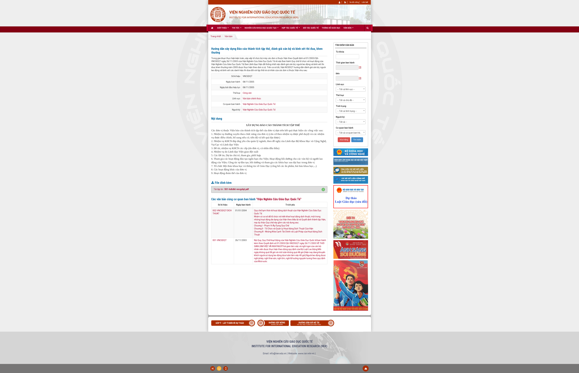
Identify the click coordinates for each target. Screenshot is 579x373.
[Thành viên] (339, 2)
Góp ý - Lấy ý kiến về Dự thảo (230, 323)
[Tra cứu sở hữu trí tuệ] (350, 170)
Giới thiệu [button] (222, 28)
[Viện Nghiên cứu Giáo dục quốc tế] (218, 14)
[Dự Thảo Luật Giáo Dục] (350, 196)
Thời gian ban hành (345, 62)
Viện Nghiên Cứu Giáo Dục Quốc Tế (259, 104)
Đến (338, 73)
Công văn (247, 93)
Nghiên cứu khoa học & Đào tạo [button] (261, 28)
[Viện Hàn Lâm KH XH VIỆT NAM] (350, 161)
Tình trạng (341, 106)
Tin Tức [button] (236, 28)
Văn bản (229, 36)
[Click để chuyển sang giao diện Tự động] (212, 368)
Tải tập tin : (231, 189)
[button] (323, 189)
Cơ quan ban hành (344, 128)
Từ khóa (340, 52)
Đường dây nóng (277, 323)
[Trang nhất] (212, 28)
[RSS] (345, 2)
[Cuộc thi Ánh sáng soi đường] (350, 249)
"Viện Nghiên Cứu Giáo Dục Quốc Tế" (278, 199)
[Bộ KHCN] (350, 152)
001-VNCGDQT (220, 240)
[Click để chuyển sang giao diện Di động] (225, 368)
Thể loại (340, 95)
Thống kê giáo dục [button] (331, 28)
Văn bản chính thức (252, 98)
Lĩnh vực (340, 84)
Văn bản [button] (347, 28)
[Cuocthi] (350, 224)
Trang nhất (215, 36)
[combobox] (351, 89)
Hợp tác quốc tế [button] (290, 28)
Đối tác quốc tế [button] (311, 28)
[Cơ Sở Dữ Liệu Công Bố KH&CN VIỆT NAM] (350, 180)
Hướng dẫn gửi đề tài (309, 323)
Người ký (340, 117)
